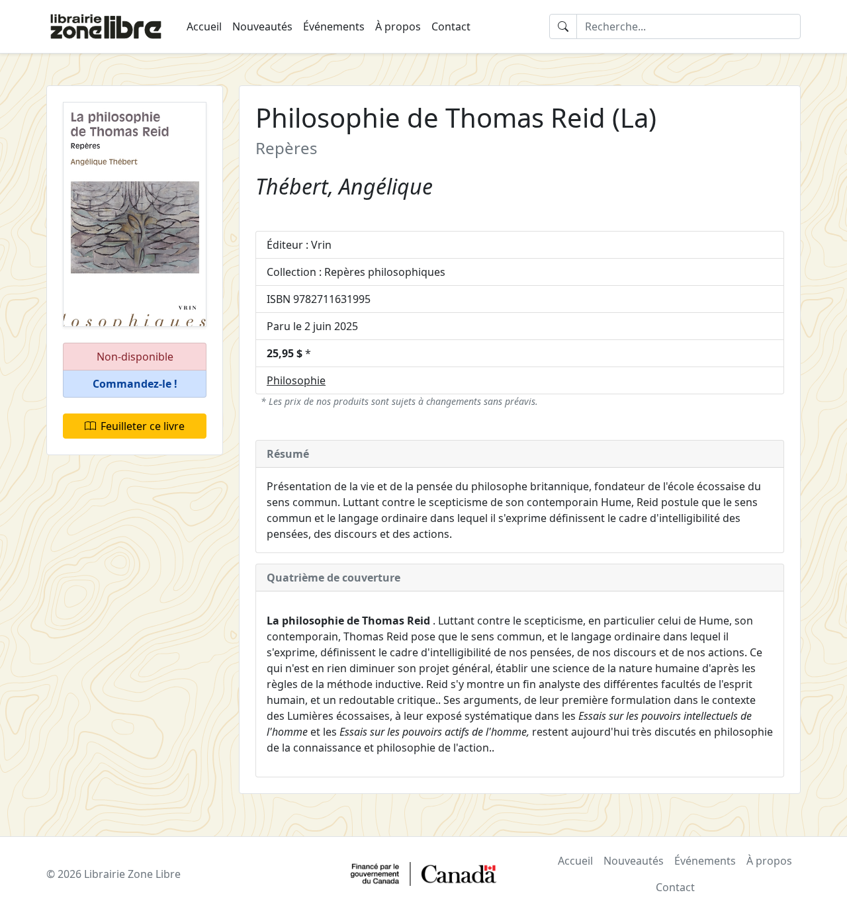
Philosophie (296, 380)
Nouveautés (262, 26)
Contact (450, 26)
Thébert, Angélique (344, 186)
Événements (334, 26)
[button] (134, 384)
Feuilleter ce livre (143, 426)
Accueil (204, 26)
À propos (398, 26)
